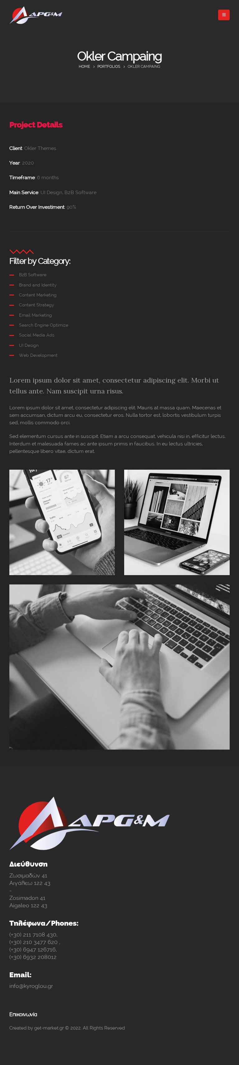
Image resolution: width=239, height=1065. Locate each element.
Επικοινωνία (23, 1014)
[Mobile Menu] (224, 15)
